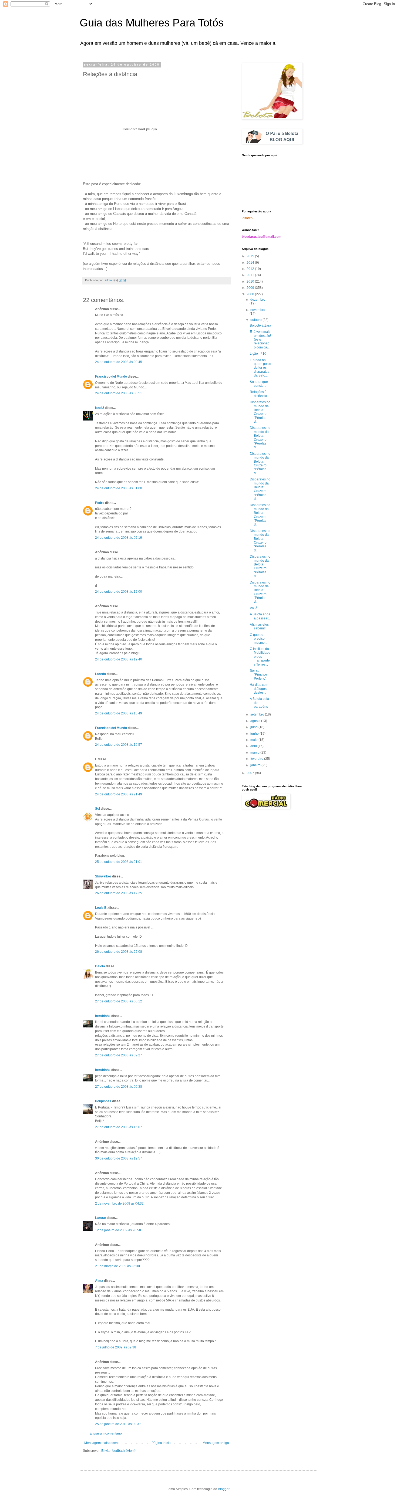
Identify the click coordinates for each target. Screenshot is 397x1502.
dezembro (257, 299)
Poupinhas (103, 1101)
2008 (251, 294)
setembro (257, 714)
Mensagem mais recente (102, 1443)
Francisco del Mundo (111, 376)
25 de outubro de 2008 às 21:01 (118, 862)
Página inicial (161, 1443)
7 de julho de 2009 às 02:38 (115, 1347)
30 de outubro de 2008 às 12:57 (118, 1158)
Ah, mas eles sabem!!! (259, 626)
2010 (251, 281)
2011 (251, 275)
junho (255, 733)
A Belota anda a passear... (260, 616)
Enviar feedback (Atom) (118, 1451)
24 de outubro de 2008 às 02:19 (118, 538)
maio (254, 740)
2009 (251, 288)
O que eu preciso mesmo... (258, 639)
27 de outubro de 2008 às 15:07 (118, 1127)
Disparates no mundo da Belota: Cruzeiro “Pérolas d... (260, 411)
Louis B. (101, 908)
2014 (251, 263)
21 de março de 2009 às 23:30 (117, 1266)
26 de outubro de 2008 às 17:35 (118, 893)
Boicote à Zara (260, 325)
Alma (99, 1281)
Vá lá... (255, 608)
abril (254, 746)
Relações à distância (258, 394)
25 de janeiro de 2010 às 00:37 (118, 1424)
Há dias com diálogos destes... (259, 688)
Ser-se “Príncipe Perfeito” (258, 674)
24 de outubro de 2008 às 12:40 (118, 659)
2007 (251, 773)
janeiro (255, 765)
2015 (251, 256)
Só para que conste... (259, 384)
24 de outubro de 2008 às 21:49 (118, 794)
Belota (100, 966)
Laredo (100, 674)
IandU (99, 408)
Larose (100, 1218)
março (255, 752)
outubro (256, 320)
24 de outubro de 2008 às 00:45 (118, 362)
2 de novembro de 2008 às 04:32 (119, 1203)
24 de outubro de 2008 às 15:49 (118, 713)
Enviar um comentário (106, 1433)
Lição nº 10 (258, 353)
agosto (255, 721)
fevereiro (257, 759)
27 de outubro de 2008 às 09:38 (118, 1087)
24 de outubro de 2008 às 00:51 (118, 393)
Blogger (223, 1489)
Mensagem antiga (216, 1443)
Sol (97, 809)
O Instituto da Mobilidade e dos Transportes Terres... (260, 656)
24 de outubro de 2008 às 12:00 (118, 592)
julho (254, 727)
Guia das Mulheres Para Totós (152, 23)
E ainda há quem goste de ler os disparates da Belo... (260, 368)
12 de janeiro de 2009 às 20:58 (118, 1230)
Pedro (99, 503)
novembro (257, 310)
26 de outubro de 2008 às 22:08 (118, 952)
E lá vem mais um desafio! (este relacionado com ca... (260, 339)
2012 (251, 269)
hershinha (102, 1016)
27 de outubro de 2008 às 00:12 (118, 1001)
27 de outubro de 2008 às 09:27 (118, 1055)
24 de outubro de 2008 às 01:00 (118, 488)
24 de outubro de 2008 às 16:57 (118, 745)
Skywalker (103, 876)
